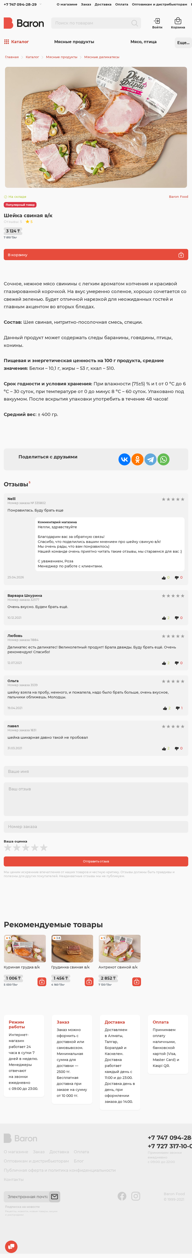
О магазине (67, 4)
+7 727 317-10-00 (168, 1146)
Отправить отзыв (96, 861)
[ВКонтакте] (124, 459)
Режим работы (17, 1024)
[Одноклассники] (138, 459)
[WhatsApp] (164, 459)
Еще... (183, 42)
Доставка (103, 4)
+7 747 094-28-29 (20, 4)
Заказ (86, 4)
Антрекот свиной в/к (118, 967)
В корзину (17, 254)
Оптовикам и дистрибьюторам (159, 4)
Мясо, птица (143, 41)
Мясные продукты (74, 41)
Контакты (14, 1179)
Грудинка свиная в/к (70, 967)
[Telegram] (150, 459)
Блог (79, 1161)
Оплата (121, 4)
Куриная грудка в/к (22, 967)
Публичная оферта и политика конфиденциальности (60, 1170)
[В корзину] (42, 981)
